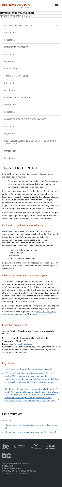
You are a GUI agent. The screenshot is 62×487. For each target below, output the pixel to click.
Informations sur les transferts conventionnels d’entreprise (30, 425)
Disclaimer (7, 466)
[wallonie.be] (36, 448)
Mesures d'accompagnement (15, 16)
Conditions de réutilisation (15, 464)
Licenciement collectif (16, 47)
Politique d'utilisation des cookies (19, 471)
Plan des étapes (12, 68)
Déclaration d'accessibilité (15, 473)
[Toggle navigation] (56, 6)
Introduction (10, 32)
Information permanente (18, 25)
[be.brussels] (50, 448)
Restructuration (16, 5)
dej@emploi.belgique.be (21, 344)
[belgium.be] (5, 448)
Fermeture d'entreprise (17, 97)
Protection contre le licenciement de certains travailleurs (30, 142)
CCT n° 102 (43, 314)
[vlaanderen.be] (20, 448)
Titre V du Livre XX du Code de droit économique (27, 369)
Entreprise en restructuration (17, 13)
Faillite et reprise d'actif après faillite (25, 119)
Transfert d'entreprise (17, 76)
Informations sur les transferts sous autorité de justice (28, 432)
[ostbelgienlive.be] (6, 457)
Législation (9, 39)
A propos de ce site (11, 469)
